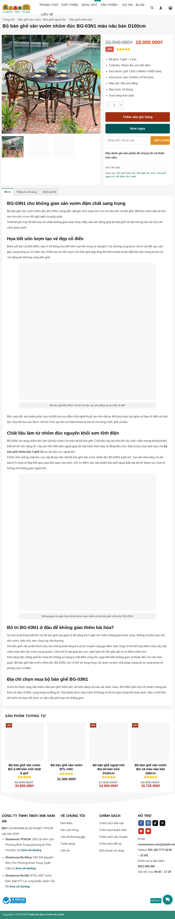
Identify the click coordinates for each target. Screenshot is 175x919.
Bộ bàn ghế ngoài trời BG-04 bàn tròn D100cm (109, 767)
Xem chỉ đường (31, 850)
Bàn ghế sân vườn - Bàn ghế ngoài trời (42, 19)
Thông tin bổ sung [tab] (26, 192)
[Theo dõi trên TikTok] (155, 823)
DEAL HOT (89, 3)
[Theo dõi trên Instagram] (148, 823)
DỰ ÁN (127, 5)
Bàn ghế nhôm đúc (81, 19)
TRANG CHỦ (48, 5)
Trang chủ (9, 19)
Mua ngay (137, 128)
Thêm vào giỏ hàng (137, 117)
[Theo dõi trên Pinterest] (141, 831)
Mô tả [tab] (7, 192)
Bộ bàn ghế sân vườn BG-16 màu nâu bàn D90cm (150, 767)
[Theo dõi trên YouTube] (148, 831)
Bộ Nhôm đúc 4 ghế (126, 176)
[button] (152, 7)
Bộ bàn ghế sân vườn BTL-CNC (66, 767)
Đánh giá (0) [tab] (49, 192)
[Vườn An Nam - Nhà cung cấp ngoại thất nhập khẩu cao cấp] (18, 7)
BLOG (140, 5)
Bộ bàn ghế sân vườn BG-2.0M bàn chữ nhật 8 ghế (24, 767)
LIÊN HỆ (47, 14)
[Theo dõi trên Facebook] (141, 823)
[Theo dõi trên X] (162, 823)
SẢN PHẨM (108, 5)
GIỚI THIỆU (70, 5)
